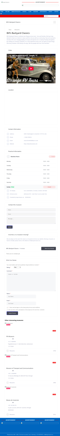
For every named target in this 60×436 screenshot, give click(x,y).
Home (2, 11)
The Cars (7, 11)
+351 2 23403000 (12, 373)
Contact (56, 11)
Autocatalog (43, 11)
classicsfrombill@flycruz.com (31, 140)
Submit (9, 227)
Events (50, 11)
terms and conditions (35, 307)
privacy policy (26, 307)
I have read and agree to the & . (24, 307)
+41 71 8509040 (12, 341)
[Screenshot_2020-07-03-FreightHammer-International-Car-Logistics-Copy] (49, 430)
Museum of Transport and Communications (19, 368)
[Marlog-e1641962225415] (40, 8)
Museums (35, 11)
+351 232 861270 (12, 405)
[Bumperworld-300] (10, 430)
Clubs (29, 11)
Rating (9, 267)
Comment (10, 271)
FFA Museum (10, 336)
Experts (24, 11)
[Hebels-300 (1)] (30, 430)
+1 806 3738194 (27, 137)
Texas (10, 29)
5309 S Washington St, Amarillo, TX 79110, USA (35, 134)
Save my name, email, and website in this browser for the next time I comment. (26, 309)
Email (8, 300)
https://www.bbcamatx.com (30, 144)
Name (9, 293)
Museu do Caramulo (12, 400)
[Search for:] (51, 16)
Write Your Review (49, 248)
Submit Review (12, 313)
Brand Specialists (16, 11)
